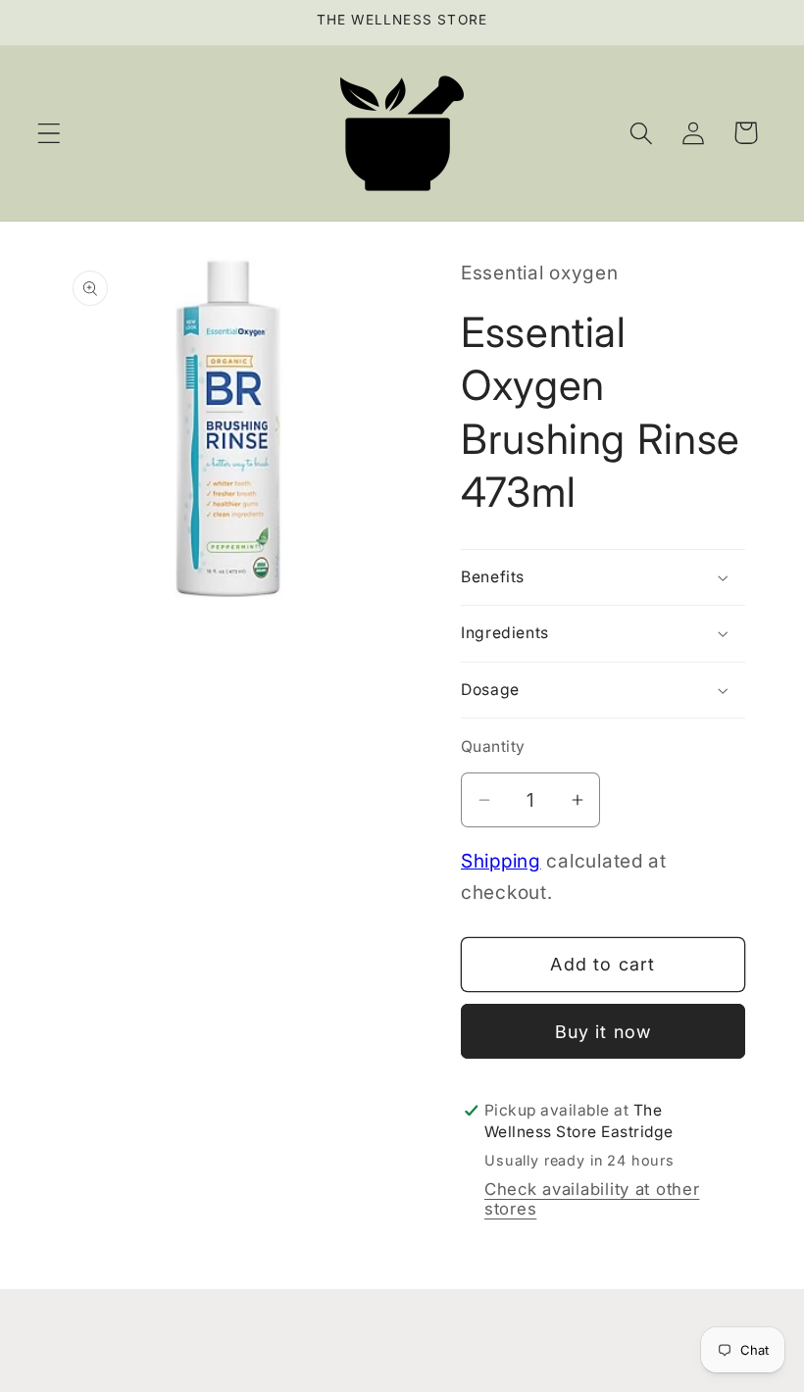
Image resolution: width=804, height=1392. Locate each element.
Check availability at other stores (591, 1198)
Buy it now (603, 1031)
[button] (49, 133)
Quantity (493, 746)
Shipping (501, 860)
